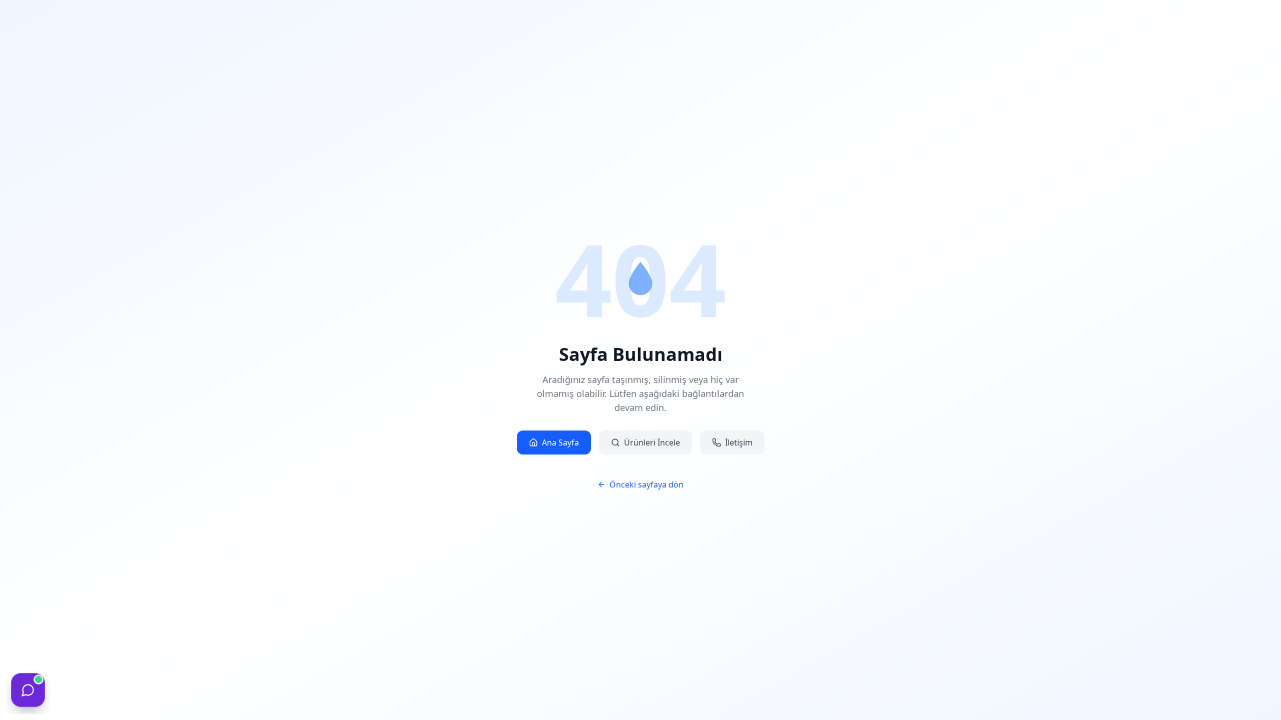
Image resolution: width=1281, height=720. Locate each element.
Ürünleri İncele (652, 442)
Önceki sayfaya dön (646, 484)
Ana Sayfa (560, 442)
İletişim (739, 442)
